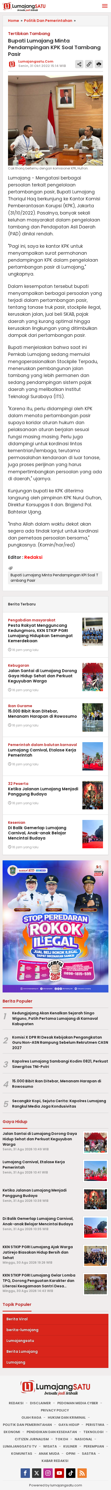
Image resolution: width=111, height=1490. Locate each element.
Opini (70, 1453)
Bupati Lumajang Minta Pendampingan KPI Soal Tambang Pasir (54, 577)
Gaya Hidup (68, 1424)
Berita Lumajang (22, 1351)
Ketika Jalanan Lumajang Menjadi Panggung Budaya (43, 791)
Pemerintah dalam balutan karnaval (42, 744)
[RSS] (82, 1473)
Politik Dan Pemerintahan (27, 1424)
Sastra (89, 1453)
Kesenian (16, 822)
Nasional (83, 1439)
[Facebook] (25, 1473)
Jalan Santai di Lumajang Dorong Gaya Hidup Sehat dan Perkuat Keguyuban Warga (42, 676)
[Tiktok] (70, 1473)
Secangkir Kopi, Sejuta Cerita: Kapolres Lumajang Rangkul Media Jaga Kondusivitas (59, 1103)
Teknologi (93, 1431)
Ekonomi (12, 1431)
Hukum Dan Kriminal (67, 1417)
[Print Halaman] (99, 64)
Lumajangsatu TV (20, 1446)
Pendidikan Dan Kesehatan (52, 1431)
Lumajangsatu (20, 1340)
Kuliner (70, 1446)
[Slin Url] (89, 64)
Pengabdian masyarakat (32, 620)
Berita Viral (17, 1319)
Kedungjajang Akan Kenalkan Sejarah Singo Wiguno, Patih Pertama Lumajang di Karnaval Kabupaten (55, 1018)
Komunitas (21, 1453)
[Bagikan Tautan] (79, 64)
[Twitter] (36, 1473)
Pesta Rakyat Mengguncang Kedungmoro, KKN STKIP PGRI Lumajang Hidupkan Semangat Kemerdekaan (40, 633)
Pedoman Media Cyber (77, 1403)
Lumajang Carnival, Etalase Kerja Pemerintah (42, 752)
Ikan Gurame (20, 705)
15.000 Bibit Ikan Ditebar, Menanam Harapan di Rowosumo (42, 713)
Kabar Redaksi (55, 1460)
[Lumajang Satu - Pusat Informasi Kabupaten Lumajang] (24, 6)
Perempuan (94, 1446)
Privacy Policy (55, 1410)
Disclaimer (40, 1403)
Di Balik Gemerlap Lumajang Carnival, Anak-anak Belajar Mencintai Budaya (37, 833)
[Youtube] (59, 1473)
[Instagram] (48, 1473)
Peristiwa (95, 1424)
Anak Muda (49, 1453)
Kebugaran (18, 665)
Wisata (50, 1446)
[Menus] (104, 6)
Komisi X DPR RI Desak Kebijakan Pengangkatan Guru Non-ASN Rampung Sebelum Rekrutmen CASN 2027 (60, 1043)
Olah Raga (31, 1417)
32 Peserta (18, 783)
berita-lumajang (22, 1329)
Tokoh (61, 1439)
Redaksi (16, 1403)
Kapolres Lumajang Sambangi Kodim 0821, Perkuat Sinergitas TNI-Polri (60, 1064)
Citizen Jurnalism (32, 1439)
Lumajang (15, 1362)
